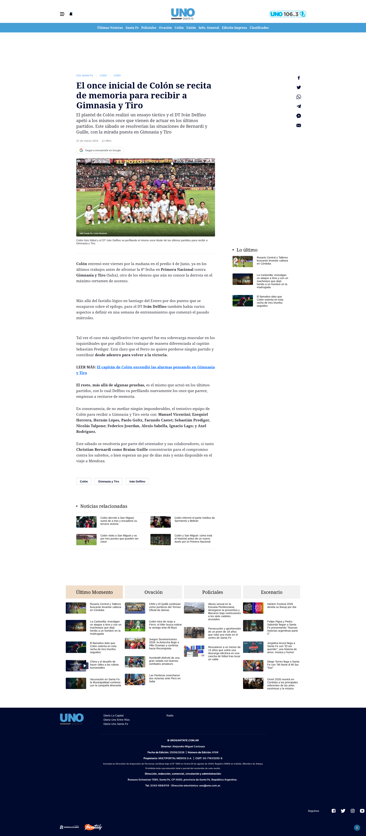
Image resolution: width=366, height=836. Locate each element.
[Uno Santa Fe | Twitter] (343, 811)
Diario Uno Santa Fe (116, 723)
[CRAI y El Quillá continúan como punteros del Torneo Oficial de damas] (153, 608)
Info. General (209, 27)
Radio (169, 715)
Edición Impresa (234, 27)
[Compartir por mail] (299, 125)
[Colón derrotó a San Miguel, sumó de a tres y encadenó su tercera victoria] (108, 521)
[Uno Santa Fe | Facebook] (333, 811)
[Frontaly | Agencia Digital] (90, 827)
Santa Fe (132, 27)
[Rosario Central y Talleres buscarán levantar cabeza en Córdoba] (261, 261)
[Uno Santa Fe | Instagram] (352, 811)
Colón (179, 27)
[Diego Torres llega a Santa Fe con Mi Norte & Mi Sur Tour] (271, 665)
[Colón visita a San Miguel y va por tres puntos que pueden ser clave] (108, 539)
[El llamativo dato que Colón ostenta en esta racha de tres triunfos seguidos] (261, 301)
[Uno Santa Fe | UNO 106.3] (288, 14)
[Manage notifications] (357, 828)
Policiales (148, 27)
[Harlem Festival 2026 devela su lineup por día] (271, 608)
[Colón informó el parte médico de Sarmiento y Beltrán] (182, 521)
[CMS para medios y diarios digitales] (69, 827)
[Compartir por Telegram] (299, 106)
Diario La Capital (114, 715)
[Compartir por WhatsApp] (299, 97)
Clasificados (259, 27)
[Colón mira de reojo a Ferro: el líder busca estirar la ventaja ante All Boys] (153, 625)
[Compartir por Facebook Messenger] (299, 116)
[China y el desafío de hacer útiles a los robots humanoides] (94, 665)
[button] (62, 14)
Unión (191, 27)
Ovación (165, 27)
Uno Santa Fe (84, 75)
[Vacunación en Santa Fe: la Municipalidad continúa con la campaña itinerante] (94, 683)
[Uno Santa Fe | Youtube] (362, 811)
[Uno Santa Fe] (183, 14)
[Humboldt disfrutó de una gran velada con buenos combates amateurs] (153, 661)
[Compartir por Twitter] (299, 87)
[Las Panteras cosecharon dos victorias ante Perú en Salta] (153, 679)
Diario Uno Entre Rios (117, 719)
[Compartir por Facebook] (299, 78)
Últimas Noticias (110, 27)
